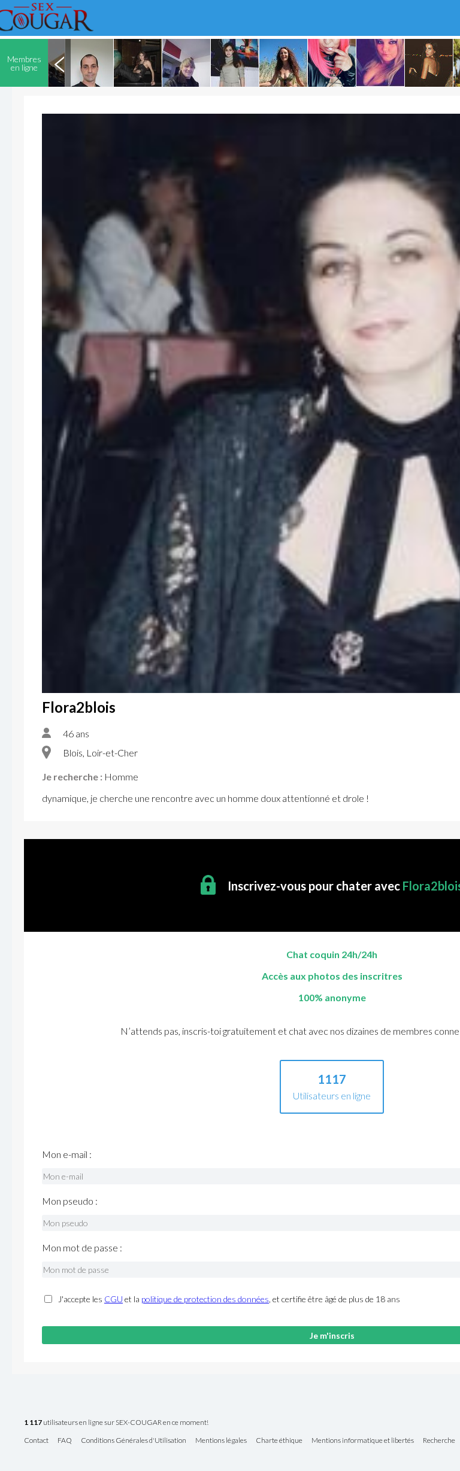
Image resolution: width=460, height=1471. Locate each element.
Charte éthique (279, 1441)
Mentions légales (221, 1441)
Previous (59, 63)
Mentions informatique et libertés (362, 1441)
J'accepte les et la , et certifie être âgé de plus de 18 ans (229, 1299)
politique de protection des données (205, 1299)
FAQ (65, 1441)
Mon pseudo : (70, 1201)
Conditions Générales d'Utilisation (133, 1441)
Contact (36, 1441)
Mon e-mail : (67, 1154)
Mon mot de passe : (82, 1248)
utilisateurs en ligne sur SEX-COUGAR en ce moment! (116, 1423)
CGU (113, 1299)
